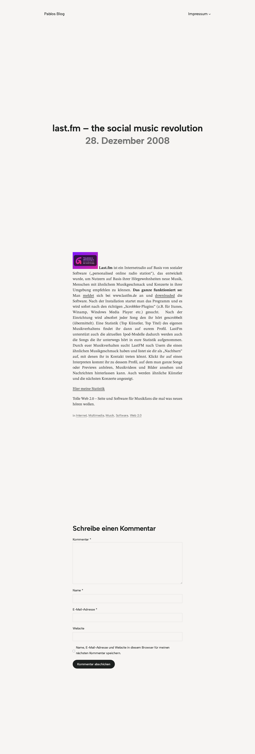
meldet (88, 296)
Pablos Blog (54, 13)
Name (78, 590)
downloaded (165, 296)
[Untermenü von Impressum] (210, 14)
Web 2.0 (136, 415)
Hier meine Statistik (89, 389)
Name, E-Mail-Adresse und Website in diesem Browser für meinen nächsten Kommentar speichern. (123, 650)
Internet (81, 415)
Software (122, 415)
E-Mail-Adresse (85, 609)
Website (78, 628)
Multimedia (96, 415)
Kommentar (82, 539)
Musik (110, 415)
